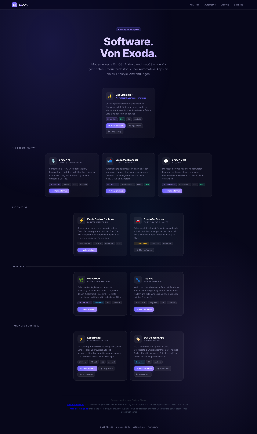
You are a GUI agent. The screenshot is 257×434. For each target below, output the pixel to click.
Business (238, 4)
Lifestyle (225, 4)
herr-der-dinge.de (79, 409)
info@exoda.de (123, 427)
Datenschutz (139, 427)
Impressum (153, 427)
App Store (136, 126)
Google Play (116, 131)
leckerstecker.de (75, 404)
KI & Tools (194, 4)
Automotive (210, 4)
